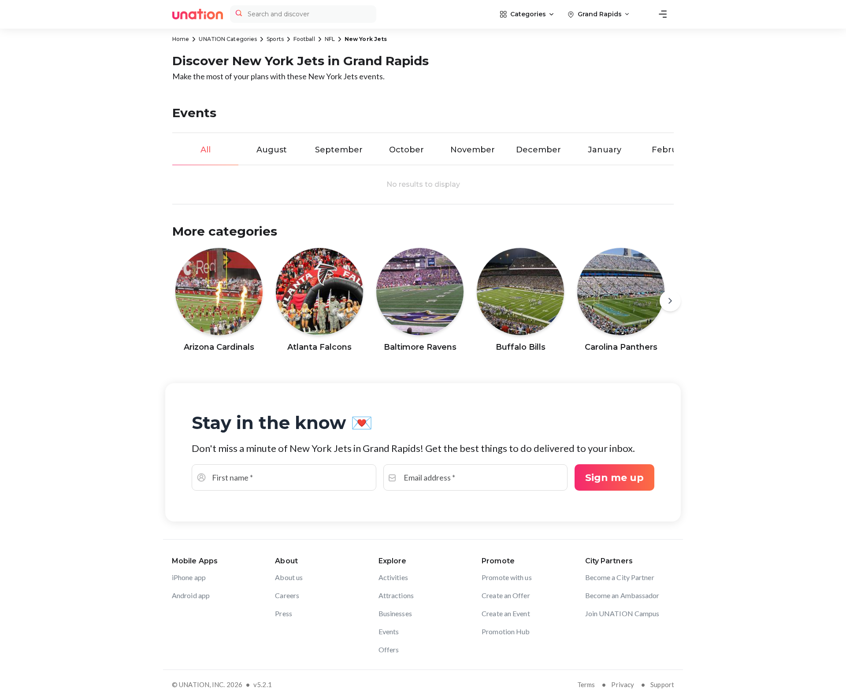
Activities (393, 577)
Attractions (396, 595)
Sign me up (614, 478)
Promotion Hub (506, 631)
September (339, 150)
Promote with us (507, 577)
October (406, 150)
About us (289, 577)
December (538, 150)
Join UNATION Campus (622, 613)
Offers (388, 649)
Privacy (622, 684)
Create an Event (506, 613)
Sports (275, 39)
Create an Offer (506, 595)
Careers (287, 595)
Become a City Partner (619, 577)
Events (388, 631)
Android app (191, 595)
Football (304, 39)
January (604, 150)
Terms (586, 684)
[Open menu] (663, 14)
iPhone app (189, 577)
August (271, 150)
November (472, 150)
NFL (330, 39)
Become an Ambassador (622, 595)
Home (180, 39)
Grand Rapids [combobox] (600, 14)
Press (283, 613)
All (205, 150)
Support (662, 684)
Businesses (395, 613)
